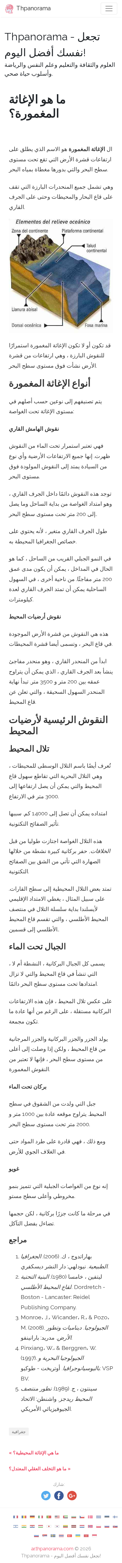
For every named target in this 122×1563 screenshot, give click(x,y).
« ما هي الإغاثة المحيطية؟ (34, 1453)
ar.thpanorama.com (52, 1549)
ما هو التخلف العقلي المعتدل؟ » (39, 1468)
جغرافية (19, 1431)
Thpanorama (33, 8)
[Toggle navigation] (109, 8)
